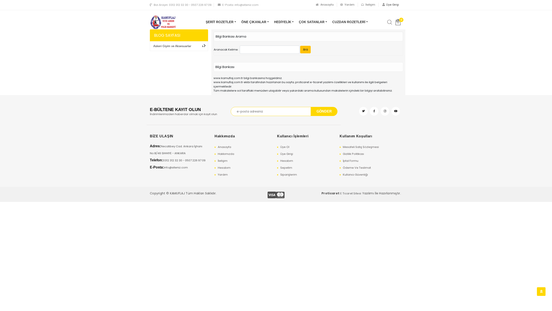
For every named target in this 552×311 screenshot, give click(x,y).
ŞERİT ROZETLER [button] (220, 22)
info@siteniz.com (240, 5)
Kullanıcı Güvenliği (355, 175)
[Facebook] (374, 111)
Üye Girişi (286, 154)
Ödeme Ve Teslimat (357, 168)
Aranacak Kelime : (261, 49)
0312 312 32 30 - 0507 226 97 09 (183, 5)
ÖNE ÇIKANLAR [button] (253, 22)
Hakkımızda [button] (225, 136)
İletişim (370, 5)
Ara (305, 49)
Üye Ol (284, 147)
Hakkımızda (226, 154)
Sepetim (286, 168)
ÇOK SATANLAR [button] (312, 22)
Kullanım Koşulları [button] (356, 136)
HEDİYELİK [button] (282, 22)
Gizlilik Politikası (353, 154)
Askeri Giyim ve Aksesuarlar (172, 46)
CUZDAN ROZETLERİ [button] (348, 22)
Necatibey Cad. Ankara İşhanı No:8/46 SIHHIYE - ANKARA (176, 149)
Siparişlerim (288, 175)
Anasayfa (327, 5)
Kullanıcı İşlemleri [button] (292, 136)
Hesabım (224, 168)
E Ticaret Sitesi (350, 193)
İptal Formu (350, 161)
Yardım (349, 5)
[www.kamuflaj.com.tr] (163, 22)
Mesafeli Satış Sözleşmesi (361, 147)
